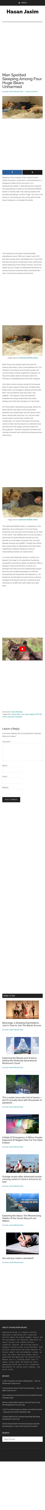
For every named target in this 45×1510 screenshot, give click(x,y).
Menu (24, 3)
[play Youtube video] (22, 649)
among (13, 714)
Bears (19, 714)
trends (4, 717)
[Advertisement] (22, 49)
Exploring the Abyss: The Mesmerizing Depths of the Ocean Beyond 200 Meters (21, 1218)
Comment (6, 742)
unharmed (10, 717)
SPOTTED (38, 714)
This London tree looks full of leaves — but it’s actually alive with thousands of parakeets (22, 1100)
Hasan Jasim (23, 11)
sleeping (32, 714)
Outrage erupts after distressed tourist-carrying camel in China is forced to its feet (22, 1179)
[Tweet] (32, 172)
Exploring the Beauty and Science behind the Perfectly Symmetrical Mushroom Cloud (19, 1061)
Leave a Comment (32, 91)
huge (26, 714)
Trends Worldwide (16, 712)
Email (5, 777)
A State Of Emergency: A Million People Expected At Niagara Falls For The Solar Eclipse (22, 1140)
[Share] (12, 172)
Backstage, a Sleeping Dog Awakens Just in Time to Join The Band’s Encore (21, 1024)
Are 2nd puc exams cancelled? (18, 1258)
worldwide (18, 717)
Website (5, 788)
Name (5, 766)
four (23, 714)
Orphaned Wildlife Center (28, 358)
